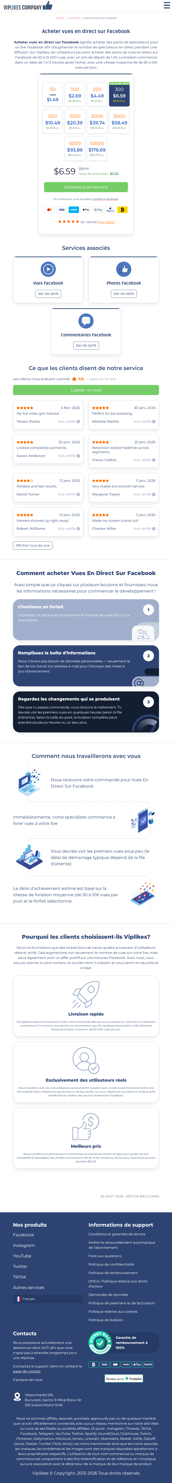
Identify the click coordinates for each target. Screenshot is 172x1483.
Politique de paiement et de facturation (122, 1303)
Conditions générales (105, 199)
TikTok (19, 1276)
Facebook (73, 18)
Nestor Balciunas (142, 1196)
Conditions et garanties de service (117, 1234)
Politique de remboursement (113, 1273)
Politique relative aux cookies (113, 1312)
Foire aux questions (105, 1256)
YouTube (22, 1255)
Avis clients (106, 222)
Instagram (24, 1245)
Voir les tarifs (48, 294)
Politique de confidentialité (111, 1264)
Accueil (60, 18)
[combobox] (48, 1299)
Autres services (28, 1287)
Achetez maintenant (86, 187)
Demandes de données (108, 1295)
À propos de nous (27, 1380)
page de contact (27, 1371)
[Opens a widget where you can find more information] (143, 1459)
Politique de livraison (106, 1320)
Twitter (20, 1266)
